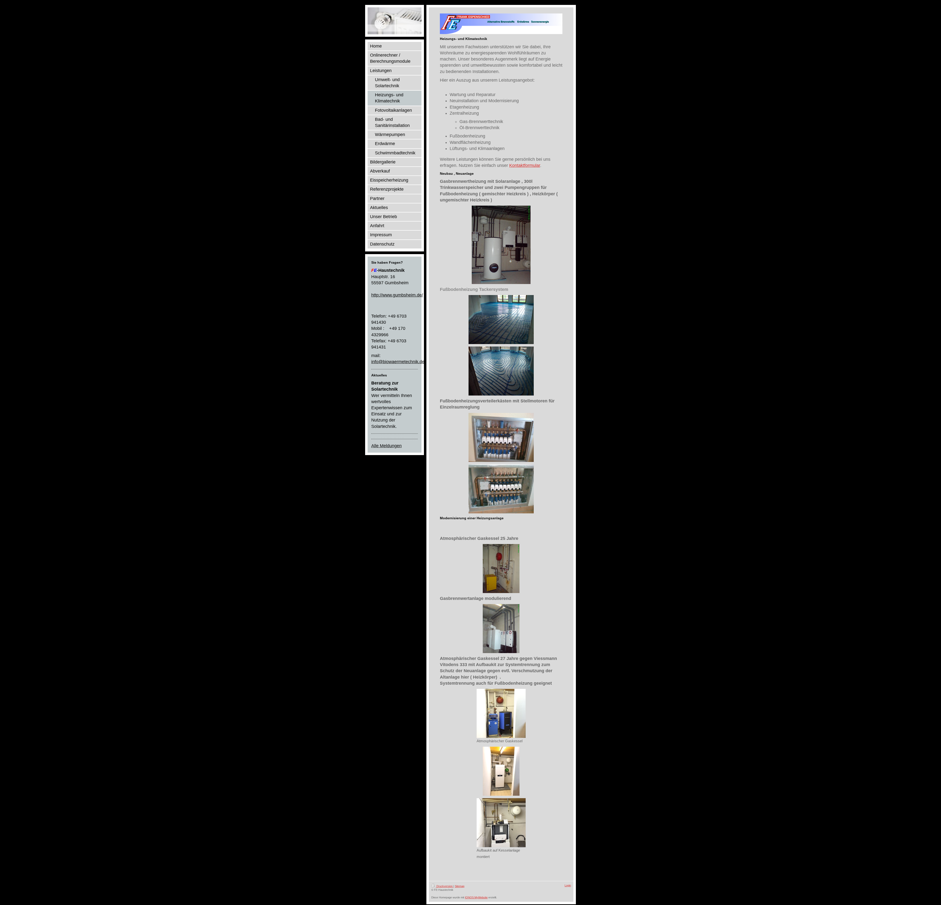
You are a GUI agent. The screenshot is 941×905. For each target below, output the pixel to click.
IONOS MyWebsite (476, 897)
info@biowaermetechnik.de (397, 361)
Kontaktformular (524, 165)
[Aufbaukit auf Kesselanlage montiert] (501, 822)
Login (568, 885)
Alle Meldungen (386, 445)
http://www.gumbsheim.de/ (397, 295)
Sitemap (459, 886)
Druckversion (444, 886)
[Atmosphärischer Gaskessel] (501, 713)
